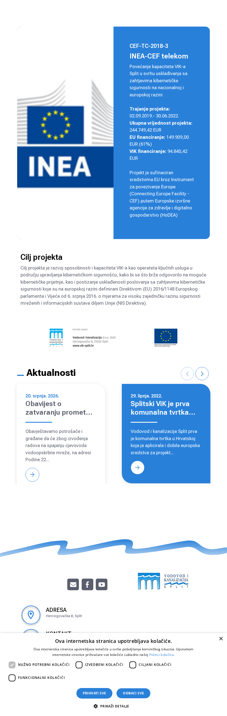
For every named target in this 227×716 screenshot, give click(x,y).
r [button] (202, 373)
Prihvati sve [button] (94, 693)
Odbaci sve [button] (133, 693)
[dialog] (113, 674)
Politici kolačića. (162, 654)
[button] (113, 706)
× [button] (221, 639)
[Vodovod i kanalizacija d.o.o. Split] (163, 580)
